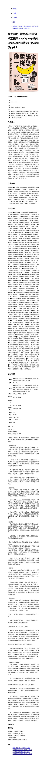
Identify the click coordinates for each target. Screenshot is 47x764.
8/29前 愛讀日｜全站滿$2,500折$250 (22, 750)
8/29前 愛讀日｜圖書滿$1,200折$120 (22, 754)
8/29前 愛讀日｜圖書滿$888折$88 (21, 752)
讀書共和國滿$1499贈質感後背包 (21, 748)
